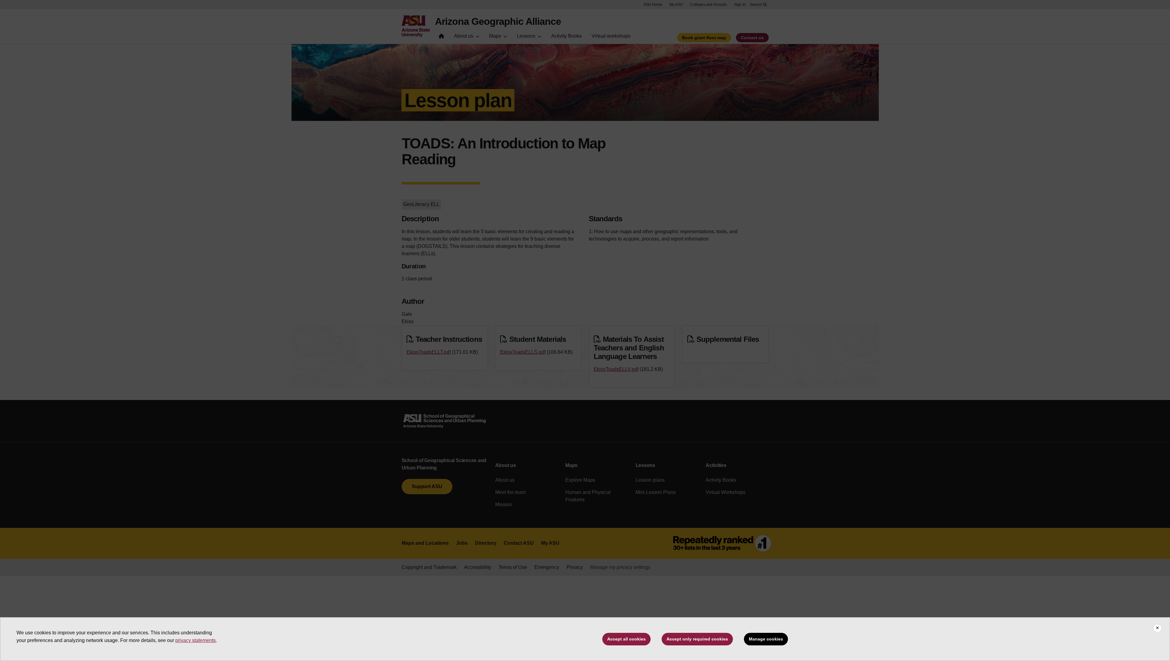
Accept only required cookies (697, 639)
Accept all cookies (626, 639)
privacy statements (195, 640)
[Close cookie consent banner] (1157, 628)
